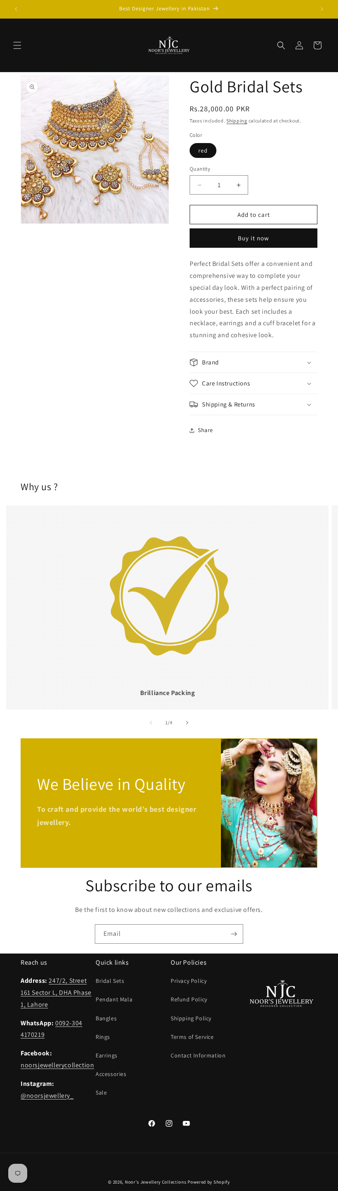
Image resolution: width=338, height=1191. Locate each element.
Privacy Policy (189, 980)
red (203, 150)
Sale (101, 1092)
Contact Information (198, 1055)
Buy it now (253, 238)
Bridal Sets (110, 980)
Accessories (111, 1074)
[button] (17, 45)
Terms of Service (192, 1037)
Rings (103, 1037)
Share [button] (205, 430)
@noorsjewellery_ (47, 1095)
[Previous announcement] (16, 9)
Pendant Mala (114, 999)
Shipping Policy (191, 1018)
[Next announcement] (322, 9)
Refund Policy (189, 999)
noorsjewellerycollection (57, 1065)
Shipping (236, 120)
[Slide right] (187, 723)
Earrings (106, 1055)
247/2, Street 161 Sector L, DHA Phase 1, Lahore (56, 992)
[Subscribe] (234, 934)
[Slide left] (151, 723)
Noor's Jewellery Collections (156, 1182)
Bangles (106, 1018)
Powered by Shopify (209, 1182)
